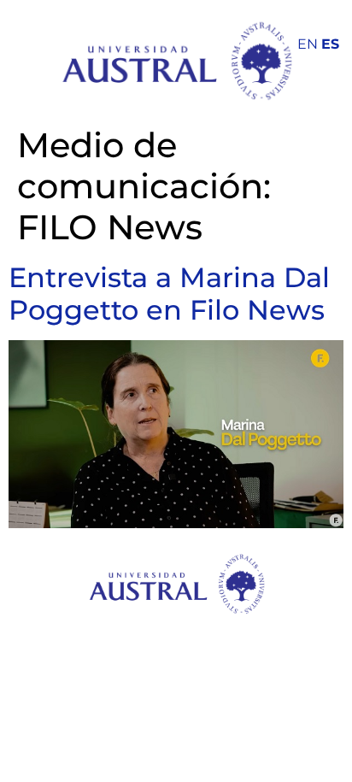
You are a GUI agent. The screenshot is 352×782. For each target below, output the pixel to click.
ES (330, 44)
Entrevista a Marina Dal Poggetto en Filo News (169, 293)
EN (307, 44)
